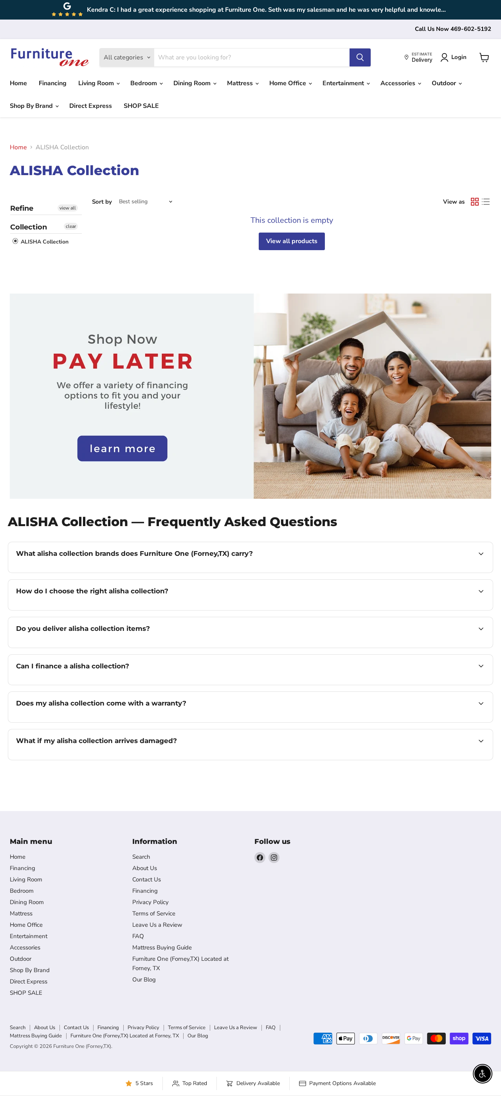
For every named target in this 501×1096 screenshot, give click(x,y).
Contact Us (146, 879)
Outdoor (445, 83)
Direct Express (90, 106)
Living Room (96, 83)
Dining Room (192, 83)
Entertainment (344, 83)
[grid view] (474, 201)
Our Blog (144, 979)
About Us (144, 868)
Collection (28, 227)
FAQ (138, 936)
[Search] (360, 57)
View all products (291, 241)
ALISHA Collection (43, 241)
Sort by (102, 202)
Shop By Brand (32, 106)
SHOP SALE (141, 106)
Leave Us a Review (157, 925)
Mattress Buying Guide (162, 947)
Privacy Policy (150, 902)
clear (71, 226)
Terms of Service (153, 913)
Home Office (288, 83)
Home (18, 83)
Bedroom (144, 83)
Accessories (398, 83)
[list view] (485, 201)
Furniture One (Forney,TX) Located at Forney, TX (124, 1035)
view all (67, 208)
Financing (53, 83)
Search (141, 857)
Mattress (240, 83)
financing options (80, 684)
